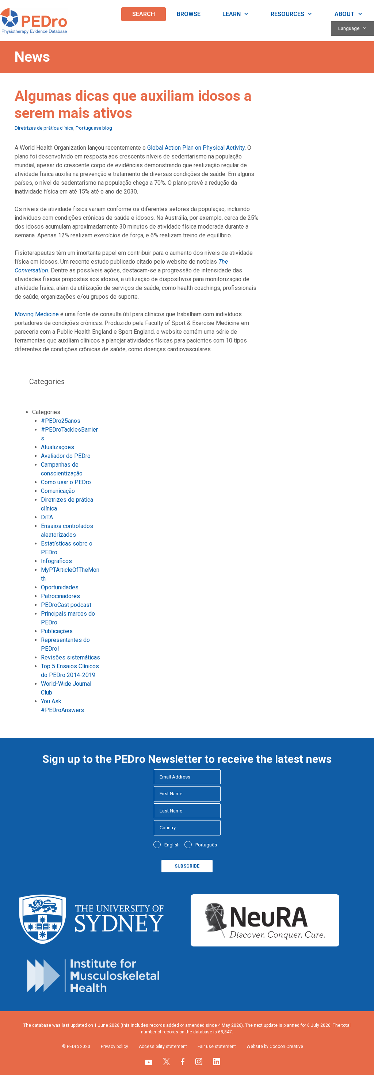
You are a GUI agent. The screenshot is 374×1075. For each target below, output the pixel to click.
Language (348, 28)
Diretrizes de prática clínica (44, 128)
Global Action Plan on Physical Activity (196, 147)
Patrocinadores (60, 596)
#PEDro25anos (60, 420)
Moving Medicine (37, 314)
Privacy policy (114, 1046)
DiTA (47, 517)
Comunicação (58, 490)
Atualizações (57, 447)
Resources (287, 14)
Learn (231, 14)
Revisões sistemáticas (70, 657)
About (345, 14)
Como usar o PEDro (66, 482)
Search (143, 14)
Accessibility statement (163, 1046)
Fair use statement (217, 1046)
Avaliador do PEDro (66, 455)
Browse (189, 14)
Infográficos (56, 561)
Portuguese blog (94, 128)
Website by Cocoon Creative (275, 1046)
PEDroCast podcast (66, 604)
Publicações (57, 631)
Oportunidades (60, 587)
